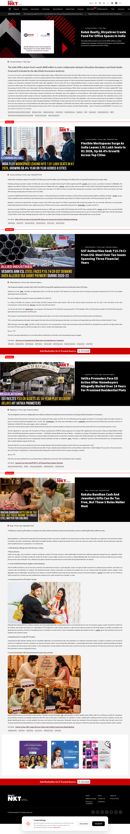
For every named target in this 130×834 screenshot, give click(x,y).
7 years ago (102, 28)
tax (18, 554)
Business (25, 9)
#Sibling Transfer (48, 730)
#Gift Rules (22, 730)
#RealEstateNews (48, 466)
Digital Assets (70, 9)
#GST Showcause (57, 344)
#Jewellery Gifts (12, 730)
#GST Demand (29, 344)
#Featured (79, 112)
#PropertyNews (59, 466)
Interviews (121, 9)
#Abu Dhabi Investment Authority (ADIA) (19, 112)
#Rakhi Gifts (30, 730)
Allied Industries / (91, 247)
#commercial (59, 112)
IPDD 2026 (90, 9)
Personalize (84, 824)
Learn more (56, 827)
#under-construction (40, 115)
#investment (92, 112)
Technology (46, 9)
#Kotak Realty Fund (103, 112)
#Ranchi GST (80, 344)
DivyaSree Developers (15, 75)
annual (100, 209)
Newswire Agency (109, 374)
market (115, 196)
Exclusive (81, 9)
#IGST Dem (89, 344)
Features (16, 9)
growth (85, 184)
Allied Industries (15, 282)
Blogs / (87, 490)
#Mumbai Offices (29, 223)
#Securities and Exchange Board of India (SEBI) (20, 115)
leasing (62, 186)
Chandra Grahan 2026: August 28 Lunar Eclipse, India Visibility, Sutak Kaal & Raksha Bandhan (44, 727)
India (26, 324)
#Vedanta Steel (19, 344)
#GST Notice (38, 344)
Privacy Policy (114, 798)
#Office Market (60, 223)
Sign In (91, 3)
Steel (21, 291)
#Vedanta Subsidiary (69, 344)
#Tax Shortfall (47, 344)
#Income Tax (38, 730)
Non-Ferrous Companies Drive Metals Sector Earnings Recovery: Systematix (40, 340)
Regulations (13, 410)
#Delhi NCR (20, 223)
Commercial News (15, 62)
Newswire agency (112, 247)
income (100, 573)
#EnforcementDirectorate (15, 466)
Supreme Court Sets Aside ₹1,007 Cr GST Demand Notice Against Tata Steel (39, 463)
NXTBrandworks (102, 9)
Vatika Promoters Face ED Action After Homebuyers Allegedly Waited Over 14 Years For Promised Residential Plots (88, 14)
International (35, 9)
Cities (113, 9)
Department (29, 309)
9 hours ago (101, 247)
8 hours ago (102, 139)
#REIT (112, 112)
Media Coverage (91, 798)
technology (81, 205)
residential (81, 421)
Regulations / (89, 374)
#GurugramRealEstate (36, 466)
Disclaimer (101, 801)
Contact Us (101, 798)
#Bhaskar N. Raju (36, 112)
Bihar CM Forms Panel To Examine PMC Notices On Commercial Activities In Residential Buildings (46, 219)
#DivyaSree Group (70, 112)
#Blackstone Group (48, 112)
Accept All (98, 824)
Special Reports (58, 9)
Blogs (11, 526)
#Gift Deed (58, 730)
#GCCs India (50, 223)
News (99, 795)
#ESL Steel (11, 344)
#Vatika (26, 466)
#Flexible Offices (40, 223)
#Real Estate (11, 223)
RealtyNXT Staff (112, 139)
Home (88, 795)
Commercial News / (91, 28)
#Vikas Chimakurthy (53, 115)
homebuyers (50, 421)
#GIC (85, 112)
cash (62, 715)
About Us (113, 795)
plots (69, 438)
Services (32, 305)
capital (98, 630)
